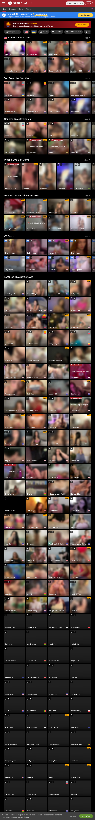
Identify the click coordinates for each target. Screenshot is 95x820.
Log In (89, 3)
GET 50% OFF (82, 24)
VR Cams (9, 236)
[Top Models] (32, 3)
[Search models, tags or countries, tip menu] (91, 9)
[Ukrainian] (34, 32)
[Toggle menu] (3, 3)
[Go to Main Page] (18, 3)
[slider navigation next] (90, 57)
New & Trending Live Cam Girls (21, 195)
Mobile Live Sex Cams (16, 159)
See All (87, 38)
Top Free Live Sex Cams (18, 78)
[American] (26, 32)
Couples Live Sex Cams (17, 119)
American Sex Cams (19, 37)
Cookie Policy (23, 817)
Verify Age (85, 15)
